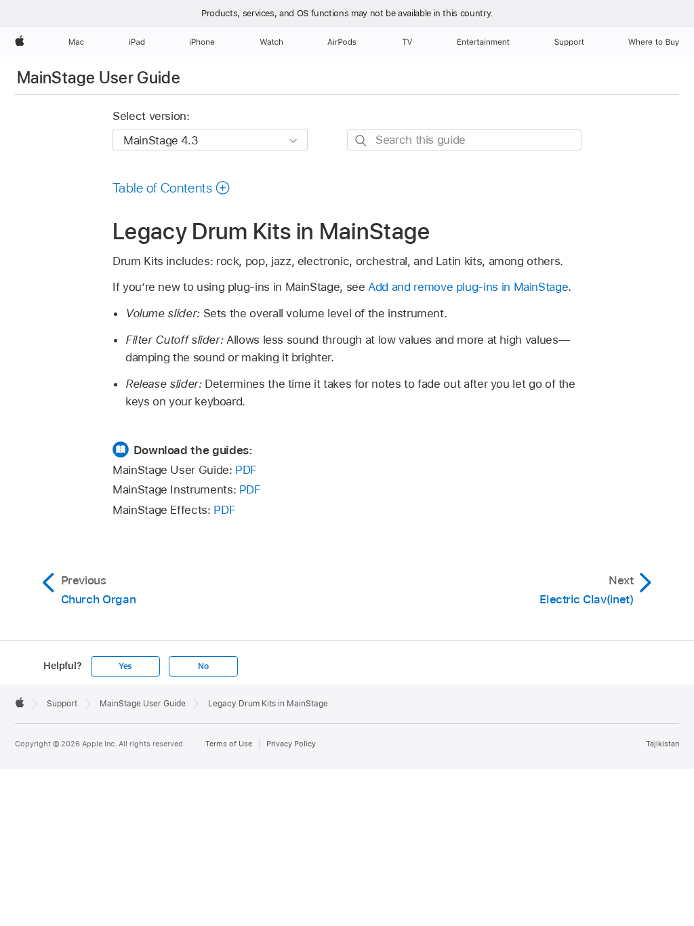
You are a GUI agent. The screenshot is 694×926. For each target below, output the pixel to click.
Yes (125, 666)
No (203, 666)
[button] (171, 188)
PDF (246, 470)
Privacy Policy (291, 743)
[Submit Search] (361, 141)
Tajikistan (662, 743)
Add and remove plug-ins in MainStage (468, 287)
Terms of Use (228, 743)
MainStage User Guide (98, 77)
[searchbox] (464, 139)
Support (62, 703)
